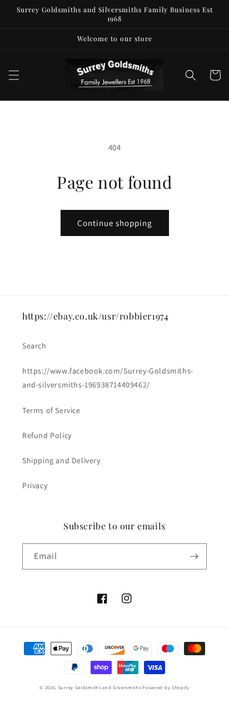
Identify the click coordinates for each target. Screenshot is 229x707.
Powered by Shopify (166, 687)
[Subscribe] (194, 556)
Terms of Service (51, 410)
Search (34, 346)
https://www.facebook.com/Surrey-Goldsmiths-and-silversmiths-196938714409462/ (107, 378)
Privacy (34, 485)
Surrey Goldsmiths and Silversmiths (100, 687)
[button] (14, 75)
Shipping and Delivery (61, 460)
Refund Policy (47, 435)
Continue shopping (114, 223)
